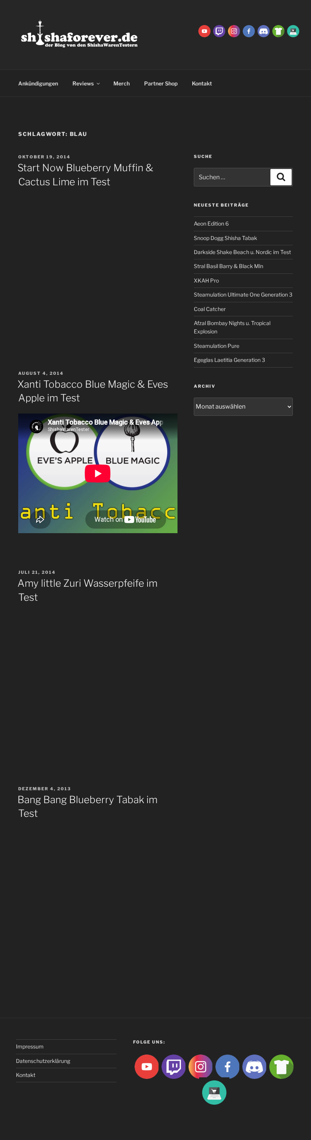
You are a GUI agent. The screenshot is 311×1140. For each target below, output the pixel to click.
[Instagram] (234, 30)
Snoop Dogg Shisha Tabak (225, 238)
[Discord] (263, 30)
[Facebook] (249, 30)
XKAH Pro (206, 280)
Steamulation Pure (216, 346)
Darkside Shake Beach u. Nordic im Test (242, 252)
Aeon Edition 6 (211, 223)
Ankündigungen (38, 83)
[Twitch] (219, 30)
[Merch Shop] (278, 30)
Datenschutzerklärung (43, 1061)
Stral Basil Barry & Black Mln (228, 266)
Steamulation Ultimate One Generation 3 (243, 294)
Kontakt (25, 1075)
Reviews (83, 83)
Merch (121, 83)
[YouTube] (204, 30)
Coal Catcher (210, 309)
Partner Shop (160, 83)
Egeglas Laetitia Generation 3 (229, 360)
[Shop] (293, 30)
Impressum (30, 1046)
